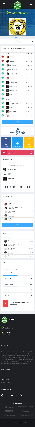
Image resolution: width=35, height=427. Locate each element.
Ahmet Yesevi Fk (13, 73)
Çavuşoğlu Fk (12, 111)
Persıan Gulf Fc (12, 69)
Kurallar (3, 376)
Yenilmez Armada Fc (14, 103)
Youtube (15, 395)
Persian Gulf (8, 278)
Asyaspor (11, 115)
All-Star (7, 290)
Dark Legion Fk (13, 86)
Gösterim (17, 41)
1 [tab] (16, 37)
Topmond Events (5, 382)
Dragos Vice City (13, 82)
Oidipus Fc (11, 61)
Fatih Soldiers (12, 65)
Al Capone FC (12, 107)
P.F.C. (10, 94)
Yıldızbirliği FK (9, 273)
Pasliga (3, 422)
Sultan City (12, 99)
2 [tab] (19, 37)
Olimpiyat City (13, 90)
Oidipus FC (8, 295)
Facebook (6, 395)
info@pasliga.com (9, 328)
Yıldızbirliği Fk (12, 57)
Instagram (25, 395)
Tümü (17, 121)
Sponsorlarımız (5, 379)
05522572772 (7, 334)
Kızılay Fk (11, 78)
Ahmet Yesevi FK (9, 284)
